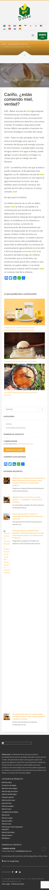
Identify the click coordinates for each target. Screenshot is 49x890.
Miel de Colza (6, 824)
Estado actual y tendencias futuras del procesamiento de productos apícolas (19, 328)
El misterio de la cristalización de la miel (20, 361)
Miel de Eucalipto (8, 806)
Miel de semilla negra (9, 794)
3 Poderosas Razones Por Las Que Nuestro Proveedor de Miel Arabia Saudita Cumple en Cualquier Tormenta (28, 716)
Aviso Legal (6, 884)
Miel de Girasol (7, 835)
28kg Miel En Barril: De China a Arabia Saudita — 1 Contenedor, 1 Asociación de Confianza (27, 499)
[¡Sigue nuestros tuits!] (16, 872)
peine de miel (6, 803)
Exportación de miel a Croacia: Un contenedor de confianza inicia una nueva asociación (27, 516)
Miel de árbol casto (8, 800)
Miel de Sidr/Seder (8, 832)
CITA (42, 35)
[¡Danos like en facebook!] (13, 872)
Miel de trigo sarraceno (10, 791)
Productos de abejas (9, 785)
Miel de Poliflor (7, 821)
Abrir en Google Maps (11, 861)
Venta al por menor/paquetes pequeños (12, 828)
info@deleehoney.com (25, 444)
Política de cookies (17, 884)
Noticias (9, 424)
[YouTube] (20, 872)
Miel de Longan (7, 818)
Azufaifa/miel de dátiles (10, 812)
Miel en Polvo (6, 809)
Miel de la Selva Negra (9, 788)
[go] (42, 409)
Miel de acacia (7, 782)
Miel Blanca (6, 838)
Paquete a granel (8, 797)
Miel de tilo (6, 815)
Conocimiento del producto (15, 428)
